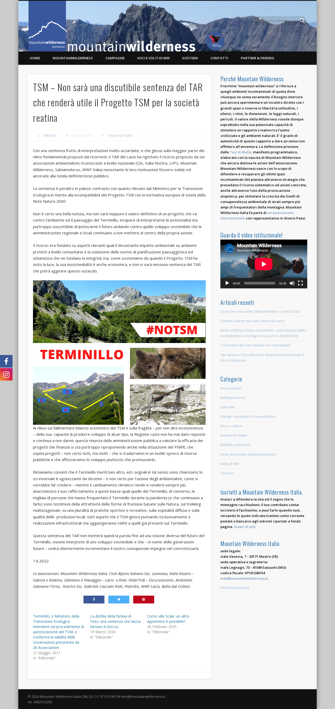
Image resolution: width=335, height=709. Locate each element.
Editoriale (227, 407)
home (35, 58)
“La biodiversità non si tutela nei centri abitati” (255, 345)
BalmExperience (233, 397)
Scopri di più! (245, 526)
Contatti (219, 58)
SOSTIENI (190, 58)
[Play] (227, 283)
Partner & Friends (257, 58)
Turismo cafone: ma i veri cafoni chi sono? (252, 320)
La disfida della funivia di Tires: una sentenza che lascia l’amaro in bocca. (115, 621)
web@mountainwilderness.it (244, 578)
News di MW (229, 463)
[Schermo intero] (300, 283)
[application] (263, 264)
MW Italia (49, 135)
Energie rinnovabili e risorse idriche (247, 416)
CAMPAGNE (115, 58)
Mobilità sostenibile (235, 444)
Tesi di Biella (240, 152)
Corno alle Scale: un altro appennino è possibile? (168, 619)
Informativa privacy (234, 587)
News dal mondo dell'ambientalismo (248, 454)
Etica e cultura (231, 425)
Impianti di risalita (120, 135)
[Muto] (292, 283)
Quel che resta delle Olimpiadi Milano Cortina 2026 (259, 311)
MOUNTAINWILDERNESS (73, 58)
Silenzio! (227, 473)
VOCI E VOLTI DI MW (153, 58)
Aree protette (231, 388)
